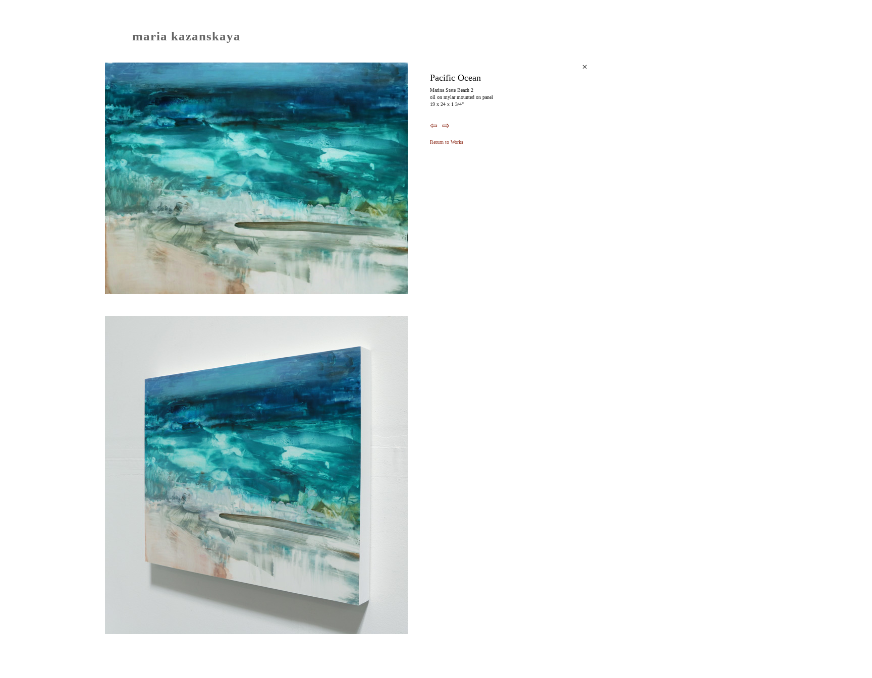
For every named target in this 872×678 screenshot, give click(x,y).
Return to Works (446, 142)
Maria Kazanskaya (186, 36)
